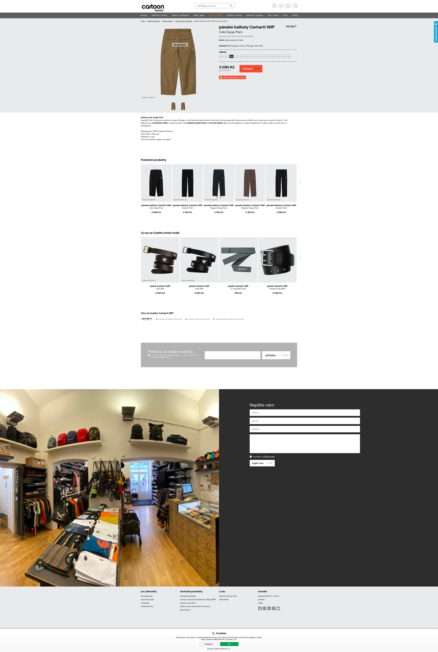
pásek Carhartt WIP (160, 287)
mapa (260, 603)
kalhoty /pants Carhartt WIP (199, 319)
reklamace (145, 603)
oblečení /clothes (153, 21)
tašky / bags (198, 15)
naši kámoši (224, 599)
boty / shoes (273, 15)
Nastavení (209, 644)
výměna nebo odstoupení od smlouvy (195, 606)
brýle (285, 15)
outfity (295, 15)
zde (229, 649)
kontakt (261, 599)
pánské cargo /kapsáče (183, 21)
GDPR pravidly (269, 457)
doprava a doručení (188, 603)
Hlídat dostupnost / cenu (233, 77)
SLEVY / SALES (215, 15)
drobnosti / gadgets (254, 15)
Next (300, 181)
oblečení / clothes (159, 15)
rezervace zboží (147, 599)
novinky (143, 15)
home (143, 21)
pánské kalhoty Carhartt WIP (156, 206)
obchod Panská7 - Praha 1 (268, 596)
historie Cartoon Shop (228, 596)
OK (229, 644)
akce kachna (185, 610)
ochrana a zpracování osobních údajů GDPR (198, 599)
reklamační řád (147, 606)
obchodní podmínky (188, 596)
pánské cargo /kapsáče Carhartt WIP (230, 319)
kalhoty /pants (167, 21)
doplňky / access (234, 15)
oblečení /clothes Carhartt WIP (170, 319)
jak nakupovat (147, 596)
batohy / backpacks (180, 15)
